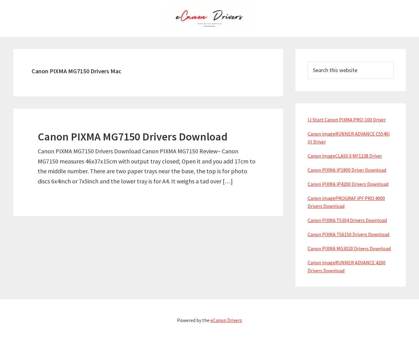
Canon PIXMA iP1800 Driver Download (347, 170)
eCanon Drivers (226, 320)
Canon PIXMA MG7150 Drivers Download (133, 137)
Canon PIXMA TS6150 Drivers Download (348, 234)
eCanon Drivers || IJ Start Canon (209, 18)
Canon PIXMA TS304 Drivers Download (347, 220)
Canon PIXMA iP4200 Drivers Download (348, 184)
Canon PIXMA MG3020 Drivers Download (349, 248)
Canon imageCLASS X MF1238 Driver (345, 156)
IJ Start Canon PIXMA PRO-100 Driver (347, 120)
